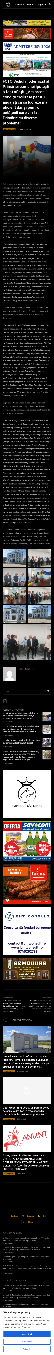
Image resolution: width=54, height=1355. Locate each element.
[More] (37, 173)
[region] (27, 1331)
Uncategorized (9, 129)
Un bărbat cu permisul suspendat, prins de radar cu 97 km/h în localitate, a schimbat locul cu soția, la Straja (20, 716)
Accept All (27, 1334)
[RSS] (39, 1216)
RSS (44, 1216)
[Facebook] (7, 1216)
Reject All (27, 1349)
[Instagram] (23, 1216)
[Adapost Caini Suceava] (27, 793)
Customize (27, 1341)
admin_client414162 (26, 669)
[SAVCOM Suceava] (27, 841)
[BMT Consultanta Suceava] (27, 931)
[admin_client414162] (9, 674)
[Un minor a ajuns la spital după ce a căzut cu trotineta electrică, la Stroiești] (47, 742)
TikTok (30, 1222)
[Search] (48, 691)
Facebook (14, 1216)
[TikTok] (23, 1222)
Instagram (30, 1216)
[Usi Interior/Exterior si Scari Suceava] (27, 969)
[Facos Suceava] (27, 883)
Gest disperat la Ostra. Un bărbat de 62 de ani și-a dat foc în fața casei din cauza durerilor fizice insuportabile (26, 1111)
